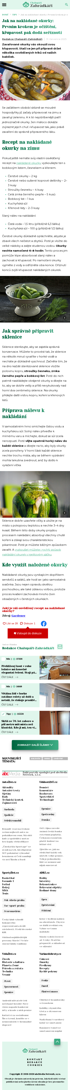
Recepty (44, 968)
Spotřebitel (46, 796)
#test (7, 981)
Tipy (14, 15)
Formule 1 (8, 881)
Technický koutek (12, 799)
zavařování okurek (58, 759)
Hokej (5, 887)
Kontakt (35, 1059)
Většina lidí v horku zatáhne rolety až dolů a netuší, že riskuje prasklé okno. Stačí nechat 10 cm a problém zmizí (18, 700)
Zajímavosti (9, 803)
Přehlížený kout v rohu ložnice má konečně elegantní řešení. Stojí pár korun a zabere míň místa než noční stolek (18, 673)
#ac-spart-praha (14, 905)
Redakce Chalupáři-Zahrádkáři (22, 39)
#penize (8, 992)
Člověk (6, 959)
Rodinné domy (47, 890)
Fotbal (6, 884)
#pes (44, 899)
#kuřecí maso (49, 991)
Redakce (35, 1062)
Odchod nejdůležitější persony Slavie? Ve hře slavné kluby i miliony (15, 940)
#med (44, 986)
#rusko (45, 820)
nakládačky (35, 758)
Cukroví (44, 959)
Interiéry (44, 881)
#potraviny (47, 814)
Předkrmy (45, 965)
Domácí (43, 787)
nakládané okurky (28, 163)
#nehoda (9, 809)
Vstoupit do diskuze (29, 633)
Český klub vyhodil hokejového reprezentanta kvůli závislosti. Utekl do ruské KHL (17, 926)
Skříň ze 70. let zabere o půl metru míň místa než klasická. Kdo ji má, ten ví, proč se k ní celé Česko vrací (18, 728)
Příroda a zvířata (12, 968)
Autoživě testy (11, 790)
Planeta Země (10, 965)
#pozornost (11, 986)
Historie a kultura (13, 962)
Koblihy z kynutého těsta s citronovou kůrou (50, 1011)
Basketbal (8, 878)
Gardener (18, 615)
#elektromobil (12, 820)
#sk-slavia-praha (14, 900)
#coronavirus (12, 911)
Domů (5, 15)
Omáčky (44, 962)
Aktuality (7, 787)
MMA (5, 890)
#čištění (46, 910)
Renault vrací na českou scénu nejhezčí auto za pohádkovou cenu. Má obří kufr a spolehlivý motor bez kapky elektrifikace (17, 835)
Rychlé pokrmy (48, 971)
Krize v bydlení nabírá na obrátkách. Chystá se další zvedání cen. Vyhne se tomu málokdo (51, 925)
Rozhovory (46, 793)
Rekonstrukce (48, 884)
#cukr (44, 980)
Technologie (46, 799)
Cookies (35, 1065)
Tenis (5, 893)
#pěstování (47, 905)
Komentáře (46, 790)
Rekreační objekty (50, 887)
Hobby (43, 878)
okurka (47, 758)
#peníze (46, 808)
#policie (8, 815)
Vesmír (6, 974)
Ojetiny (6, 793)
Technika (7, 971)
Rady (5, 796)
